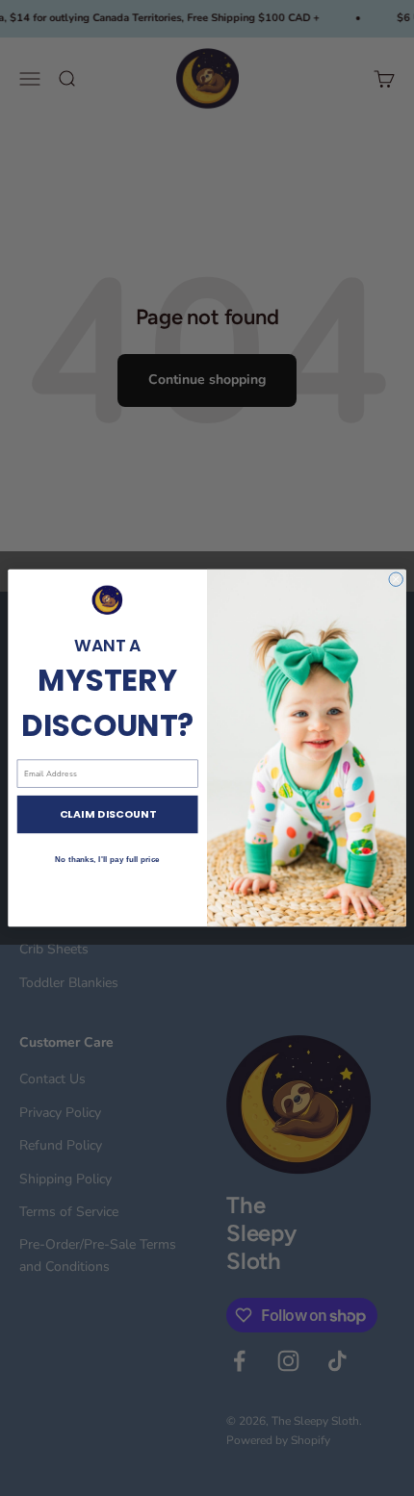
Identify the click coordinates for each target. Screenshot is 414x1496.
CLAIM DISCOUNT (108, 814)
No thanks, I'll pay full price (107, 859)
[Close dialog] (395, 579)
